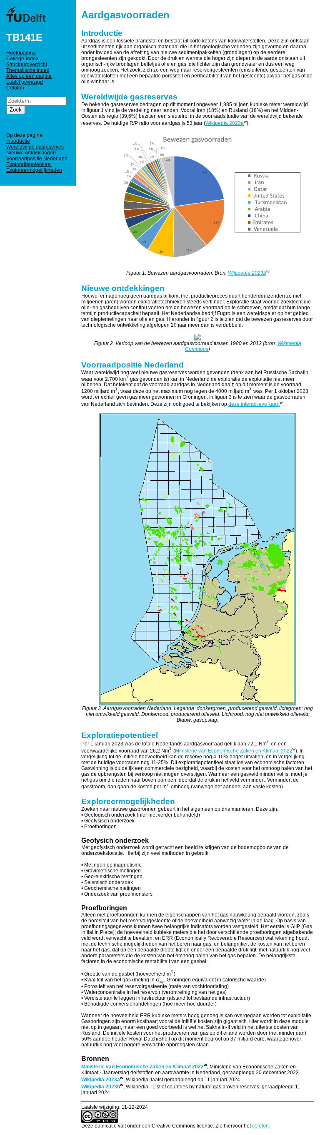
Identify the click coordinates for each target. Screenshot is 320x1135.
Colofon (15, 88)
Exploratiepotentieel (29, 164)
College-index (22, 59)
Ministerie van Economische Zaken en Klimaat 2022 (233, 751)
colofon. (261, 1126)
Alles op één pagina (29, 76)
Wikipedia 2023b (247, 273)
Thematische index (27, 70)
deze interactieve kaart (254, 404)
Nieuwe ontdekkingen (31, 153)
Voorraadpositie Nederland (37, 158)
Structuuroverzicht (26, 64)
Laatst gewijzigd (24, 82)
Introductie (18, 141)
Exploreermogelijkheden (34, 170)
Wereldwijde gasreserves (35, 147)
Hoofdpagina (21, 53)
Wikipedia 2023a (224, 123)
